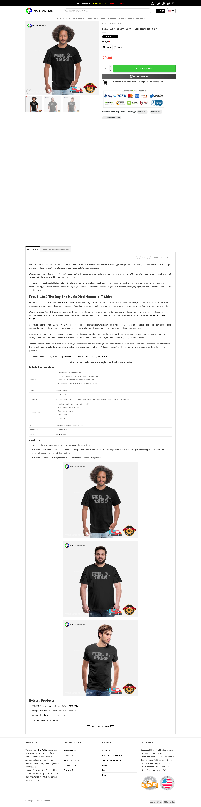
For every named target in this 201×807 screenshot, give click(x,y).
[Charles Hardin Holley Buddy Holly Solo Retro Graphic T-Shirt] (119, 155)
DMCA (104, 765)
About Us (106, 750)
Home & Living (125, 18)
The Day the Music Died (111, 118)
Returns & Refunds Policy (113, 755)
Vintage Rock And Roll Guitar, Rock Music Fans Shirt (54, 710)
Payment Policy (70, 770)
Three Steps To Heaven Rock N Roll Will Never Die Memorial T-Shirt (41, 232)
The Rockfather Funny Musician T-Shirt (48, 719)
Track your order (71, 750)
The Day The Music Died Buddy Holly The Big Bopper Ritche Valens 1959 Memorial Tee (157, 179)
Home (104, 24)
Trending (60, 18)
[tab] (32, 249)
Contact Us (69, 755)
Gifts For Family (76, 18)
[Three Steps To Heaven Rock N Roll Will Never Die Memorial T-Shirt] (43, 207)
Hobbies (112, 18)
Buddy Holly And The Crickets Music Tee (41, 178)
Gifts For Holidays (96, 18)
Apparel (139, 18)
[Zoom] (28, 91)
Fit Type (106, 41)
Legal (104, 770)
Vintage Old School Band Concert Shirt (48, 715)
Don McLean (142, 112)
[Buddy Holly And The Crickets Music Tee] (43, 155)
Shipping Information (111, 760)
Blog (104, 775)
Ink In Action (61, 434)
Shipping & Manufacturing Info (55, 249)
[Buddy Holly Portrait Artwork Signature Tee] (81, 155)
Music (120, 24)
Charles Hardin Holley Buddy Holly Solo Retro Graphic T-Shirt (117, 179)
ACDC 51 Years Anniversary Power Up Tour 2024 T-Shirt (55, 706)
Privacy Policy (70, 765)
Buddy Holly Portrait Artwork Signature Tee (81, 178)
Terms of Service (71, 760)
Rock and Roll (156, 112)
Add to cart (144, 68)
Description (32, 249)
